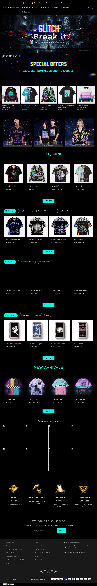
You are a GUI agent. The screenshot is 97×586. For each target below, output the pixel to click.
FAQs (36, 556)
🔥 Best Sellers (37, 3)
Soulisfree (13, 579)
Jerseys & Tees (58, 3)
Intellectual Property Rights (15, 560)
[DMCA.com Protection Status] (8, 585)
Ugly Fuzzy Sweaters (30, 7)
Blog (7, 563)
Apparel (55, 7)
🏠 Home (25, 3)
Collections (26, 12)
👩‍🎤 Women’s (45, 7)
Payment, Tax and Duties (14, 549)
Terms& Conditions (12, 556)
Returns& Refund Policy (43, 553)
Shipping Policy (40, 549)
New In (48, 3)
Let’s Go (61, 530)
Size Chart (38, 546)
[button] (84, 7)
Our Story (9, 546)
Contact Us (39, 560)
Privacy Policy (10, 553)
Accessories (65, 7)
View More (48, 201)
